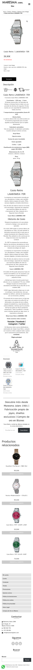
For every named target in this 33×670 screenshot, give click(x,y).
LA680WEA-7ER (20, 67)
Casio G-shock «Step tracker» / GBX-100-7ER (7, 370)
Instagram (12, 324)
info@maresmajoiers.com (11, 632)
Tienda (9, 11)
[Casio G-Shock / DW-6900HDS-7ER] (8, 381)
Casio (8, 70)
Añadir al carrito (16, 474)
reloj (25, 67)
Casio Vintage (12, 65)
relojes (5, 69)
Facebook (20, 322)
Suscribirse (24, 430)
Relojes (14, 11)
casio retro (13, 67)
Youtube (11, 322)
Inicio (4, 11)
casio (9, 67)
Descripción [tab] (9, 79)
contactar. (16, 334)
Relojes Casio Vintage (23, 11)
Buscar (4, 656)
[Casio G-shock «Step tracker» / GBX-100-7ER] (8, 365)
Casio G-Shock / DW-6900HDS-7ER (8, 387)
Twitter (22, 324)
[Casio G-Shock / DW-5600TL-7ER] (21, 365)
